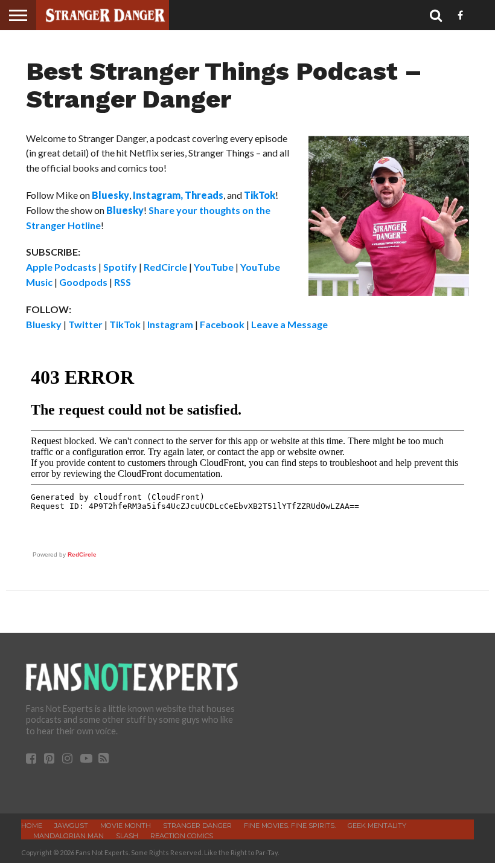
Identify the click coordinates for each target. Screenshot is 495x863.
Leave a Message (289, 324)
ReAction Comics (181, 836)
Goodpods (83, 282)
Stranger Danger (197, 825)
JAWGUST (71, 825)
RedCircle (165, 267)
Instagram (170, 324)
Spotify (120, 267)
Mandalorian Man (68, 836)
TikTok (125, 324)
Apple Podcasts (61, 267)
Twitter (85, 324)
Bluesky (44, 324)
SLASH (127, 836)
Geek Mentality (377, 825)
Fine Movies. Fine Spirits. (290, 825)
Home (31, 825)
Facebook (222, 324)
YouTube (214, 267)
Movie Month (125, 825)
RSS (122, 282)
